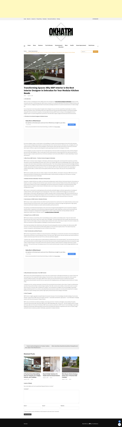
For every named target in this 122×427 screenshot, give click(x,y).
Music (66, 45)
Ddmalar (26, 423)
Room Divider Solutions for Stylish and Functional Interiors (51, 374)
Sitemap (58, 18)
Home (25, 18)
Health (72, 45)
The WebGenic (95, 423)
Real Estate (91, 45)
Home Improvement (81, 45)
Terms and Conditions (52, 18)
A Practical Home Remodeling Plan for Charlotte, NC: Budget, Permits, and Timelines (32, 375)
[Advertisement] (38, 9)
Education (61, 47)
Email (43, 405)
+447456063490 (95, 18)
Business (40, 45)
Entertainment (58, 45)
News (34, 45)
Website (62, 405)
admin (25, 95)
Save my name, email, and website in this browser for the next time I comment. (42, 411)
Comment (26, 389)
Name (25, 405)
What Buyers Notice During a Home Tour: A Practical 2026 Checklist (70, 375)
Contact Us (33, 18)
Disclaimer (45, 18)
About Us (28, 18)
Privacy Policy (39, 18)
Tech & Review (49, 45)
